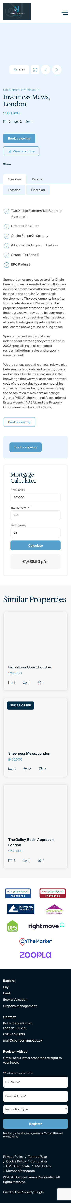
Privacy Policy (10, 1136)
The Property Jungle (29, 1192)
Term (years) (18, 525)
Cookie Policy (16, 1161)
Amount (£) (17, 490)
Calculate (35, 545)
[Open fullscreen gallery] (35, 69)
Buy (5, 987)
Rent (6, 993)
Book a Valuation (15, 999)
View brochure (24, 151)
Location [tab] (14, 190)
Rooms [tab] (37, 179)
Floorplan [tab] (38, 190)
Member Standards (20, 1171)
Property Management (20, 1006)
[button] (57, 69)
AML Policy (43, 1166)
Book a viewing (19, 138)
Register (35, 1124)
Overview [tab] (14, 179)
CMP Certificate (18, 1166)
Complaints (39, 1161)
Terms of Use (51, 1133)
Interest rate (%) (20, 507)
